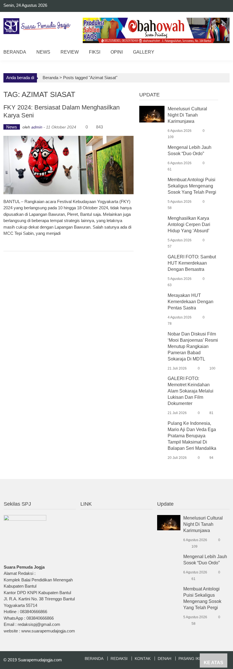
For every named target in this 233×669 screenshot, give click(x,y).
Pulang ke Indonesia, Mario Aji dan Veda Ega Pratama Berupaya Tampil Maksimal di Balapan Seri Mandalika (192, 436)
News (43, 52)
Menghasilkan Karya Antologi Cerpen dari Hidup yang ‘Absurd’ (189, 224)
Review (70, 52)
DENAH (164, 658)
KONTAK (143, 658)
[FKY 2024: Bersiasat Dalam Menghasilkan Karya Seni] (68, 165)
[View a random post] (221, 52)
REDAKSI (119, 658)
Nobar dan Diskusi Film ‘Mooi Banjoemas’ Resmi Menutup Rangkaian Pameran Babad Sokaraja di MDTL (193, 346)
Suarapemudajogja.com (40, 659)
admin (36, 127)
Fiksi (94, 52)
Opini (117, 52)
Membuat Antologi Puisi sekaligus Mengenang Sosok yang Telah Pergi (192, 186)
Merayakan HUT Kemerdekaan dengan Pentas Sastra (190, 301)
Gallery (143, 52)
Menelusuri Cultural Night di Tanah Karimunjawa (187, 115)
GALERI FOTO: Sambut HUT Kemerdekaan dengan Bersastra (192, 263)
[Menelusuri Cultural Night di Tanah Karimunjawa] (152, 113)
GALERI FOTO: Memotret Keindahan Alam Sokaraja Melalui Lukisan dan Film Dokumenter (190, 391)
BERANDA (94, 658)
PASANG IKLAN (192, 658)
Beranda (14, 52)
